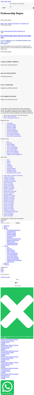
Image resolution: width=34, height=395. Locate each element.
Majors (8, 161)
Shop (6, 23)
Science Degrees (11, 145)
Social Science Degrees (13, 151)
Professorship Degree (12, 131)
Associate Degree (11, 124)
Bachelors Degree (11, 126)
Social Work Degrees (12, 150)
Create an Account (5, 277)
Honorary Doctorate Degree (14, 136)
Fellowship (9, 123)
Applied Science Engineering (14, 154)
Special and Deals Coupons (14, 172)
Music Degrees (10, 144)
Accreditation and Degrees (13, 134)
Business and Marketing (13, 153)
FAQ (8, 160)
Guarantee (9, 165)
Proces (8, 162)
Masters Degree (11, 241)
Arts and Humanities (12, 148)
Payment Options (11, 168)
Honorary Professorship (13, 133)
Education (9, 143)
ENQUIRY (10, 167)
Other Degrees (10, 261)
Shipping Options (11, 170)
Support (9, 164)
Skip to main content (6, 1)
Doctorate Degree (11, 129)
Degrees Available (11, 127)
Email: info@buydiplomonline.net (11, 118)
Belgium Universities (13, 23)
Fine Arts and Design (12, 147)
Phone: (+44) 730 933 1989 (10, 116)
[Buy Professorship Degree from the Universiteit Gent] (13, 31)
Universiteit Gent (24, 23)
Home (2, 23)
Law (8, 141)
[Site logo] (17, 10)
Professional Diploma (12, 130)
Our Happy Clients (11, 171)
